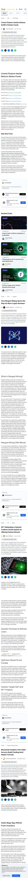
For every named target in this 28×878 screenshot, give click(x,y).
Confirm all (16, 875)
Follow (23, 202)
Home (2, 18)
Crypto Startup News (12, 745)
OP (8, 523)
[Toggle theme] (16, 9)
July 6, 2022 (24, 104)
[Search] (25, 9)
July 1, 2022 (19, 655)
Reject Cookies (6, 875)
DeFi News (15, 18)
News (4, 13)
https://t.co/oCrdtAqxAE (14, 101)
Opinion (15, 296)
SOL (8, 18)
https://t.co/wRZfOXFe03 (14, 98)
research (3, 142)
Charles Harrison (8, 495)
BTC (10, 13)
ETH (17, 13)
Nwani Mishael (7, 717)
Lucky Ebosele (7, 182)
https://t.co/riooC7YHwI (14, 95)
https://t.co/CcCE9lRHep (14, 92)
